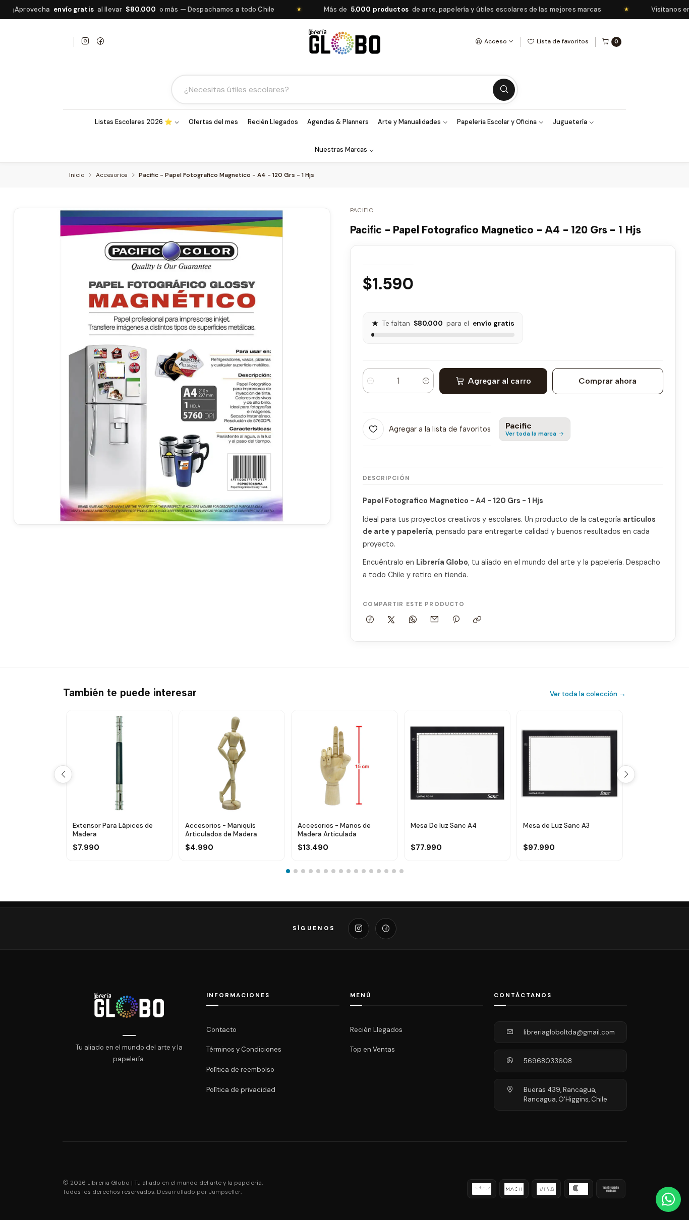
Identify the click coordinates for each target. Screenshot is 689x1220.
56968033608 (548, 1061)
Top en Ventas (372, 1049)
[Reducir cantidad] (370, 381)
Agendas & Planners (338, 122)
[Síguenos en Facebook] (100, 42)
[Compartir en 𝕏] (391, 620)
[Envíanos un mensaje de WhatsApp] (668, 1199)
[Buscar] (504, 90)
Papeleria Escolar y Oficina (497, 122)
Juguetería (570, 122)
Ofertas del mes (213, 122)
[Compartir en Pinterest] (456, 620)
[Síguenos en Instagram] (85, 42)
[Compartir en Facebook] (370, 620)
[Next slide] (626, 774)
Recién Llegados (273, 122)
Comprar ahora (608, 381)
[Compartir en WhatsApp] (413, 620)
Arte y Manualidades (409, 122)
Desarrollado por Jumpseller (199, 1192)
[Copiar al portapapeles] (477, 620)
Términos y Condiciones (243, 1049)
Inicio (76, 175)
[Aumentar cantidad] (426, 381)
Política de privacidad (240, 1089)
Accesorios (112, 175)
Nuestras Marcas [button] (341, 150)
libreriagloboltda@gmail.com (569, 1032)
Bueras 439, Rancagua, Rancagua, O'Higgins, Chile (565, 1094)
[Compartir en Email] (434, 620)
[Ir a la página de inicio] (344, 41)
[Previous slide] (63, 774)
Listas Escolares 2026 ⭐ (134, 122)
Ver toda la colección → (588, 694)
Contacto (221, 1029)
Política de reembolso (240, 1069)
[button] (288, 871)
